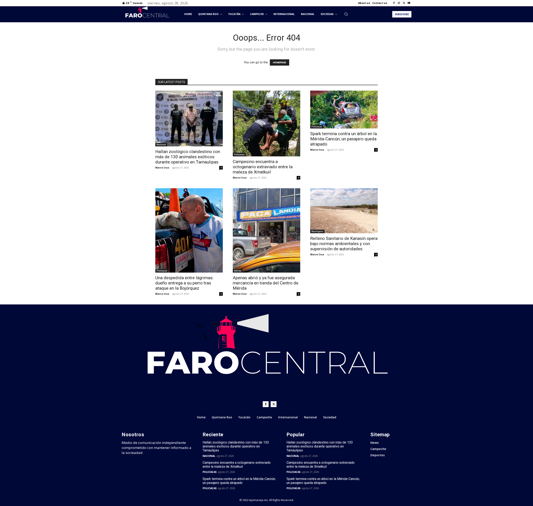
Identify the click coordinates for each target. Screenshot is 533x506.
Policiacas (239, 154)
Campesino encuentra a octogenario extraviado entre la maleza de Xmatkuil (263, 166)
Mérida (237, 270)
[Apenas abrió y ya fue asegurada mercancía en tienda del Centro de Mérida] (266, 230)
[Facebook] (393, 3)
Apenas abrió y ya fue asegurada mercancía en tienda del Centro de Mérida (265, 283)
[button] (346, 14)
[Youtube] (408, 3)
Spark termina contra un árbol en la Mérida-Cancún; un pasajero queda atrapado (343, 139)
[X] (403, 3)
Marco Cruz (162, 167)
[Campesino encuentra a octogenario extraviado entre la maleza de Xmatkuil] (266, 123)
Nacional (161, 144)
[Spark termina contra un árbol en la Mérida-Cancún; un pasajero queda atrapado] (344, 109)
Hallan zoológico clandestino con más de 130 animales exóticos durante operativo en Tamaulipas (187, 157)
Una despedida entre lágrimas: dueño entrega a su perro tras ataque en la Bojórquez (184, 283)
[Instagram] (398, 3)
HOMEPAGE (279, 62)
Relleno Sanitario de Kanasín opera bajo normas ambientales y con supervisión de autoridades (343, 243)
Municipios (317, 231)
